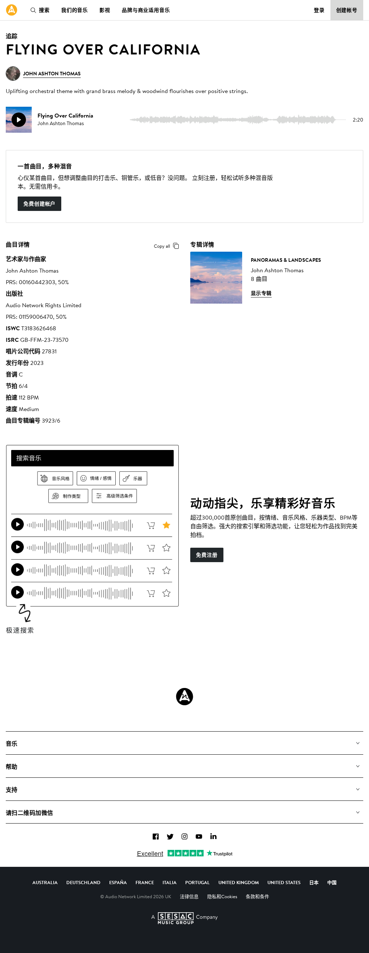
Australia (45, 882)
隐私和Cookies (222, 896)
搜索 (44, 10)
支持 (12, 790)
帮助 (12, 767)
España (118, 882)
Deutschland (83, 882)
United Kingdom (238, 882)
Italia (170, 882)
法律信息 (189, 896)
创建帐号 (347, 10)
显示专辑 (261, 293)
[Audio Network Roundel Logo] (184, 696)
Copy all (162, 246)
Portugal (197, 882)
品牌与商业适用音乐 (146, 10)
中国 (332, 882)
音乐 (12, 743)
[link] (11, 10)
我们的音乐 (74, 10)
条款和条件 (257, 896)
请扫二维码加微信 (29, 813)
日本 (314, 882)
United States (284, 882)
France (144, 882)
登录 (319, 10)
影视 (104, 10)
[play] (19, 119)
